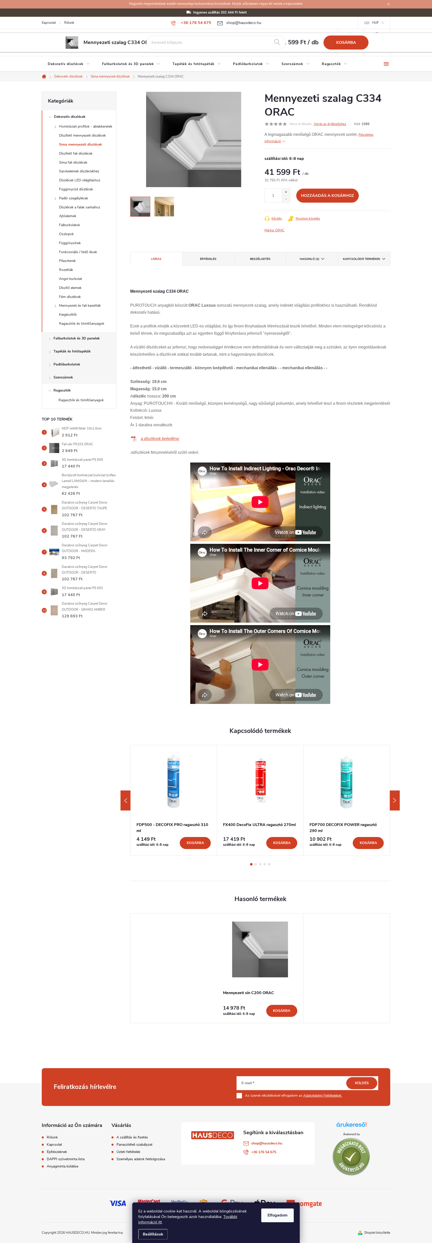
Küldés (362, 1083)
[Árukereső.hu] (351, 1126)
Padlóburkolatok (67, 364)
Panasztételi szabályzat (134, 1145)
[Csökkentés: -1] (286, 199)
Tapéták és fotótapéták (72, 351)
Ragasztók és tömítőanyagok (81, 323)
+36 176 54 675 (263, 1152)
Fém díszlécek (70, 296)
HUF (375, 23)
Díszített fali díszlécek (75, 153)
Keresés (277, 43)
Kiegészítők (68, 314)
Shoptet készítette (377, 1232)
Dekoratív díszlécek (70, 116)
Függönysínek (70, 243)
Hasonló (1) (309, 259)
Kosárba (346, 42)
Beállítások (153, 1234)
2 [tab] (255, 864)
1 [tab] (251, 864)
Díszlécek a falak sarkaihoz (79, 207)
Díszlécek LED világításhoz (79, 180)
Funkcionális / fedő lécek (78, 252)
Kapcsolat (49, 23)
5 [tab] (269, 864)
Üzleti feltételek (128, 1152)
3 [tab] (260, 864)
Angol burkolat (70, 278)
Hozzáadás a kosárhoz (327, 195)
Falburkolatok (69, 225)
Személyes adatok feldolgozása (140, 1159)
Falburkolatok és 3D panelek (77, 338)
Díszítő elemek (70, 287)
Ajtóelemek (67, 216)
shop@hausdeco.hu (266, 1143)
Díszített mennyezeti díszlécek (82, 135)
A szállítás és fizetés (132, 1137)
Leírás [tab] (156, 259)
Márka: (274, 230)
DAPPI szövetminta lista (65, 1159)
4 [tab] (265, 864)
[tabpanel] (173, 800)
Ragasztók (62, 390)
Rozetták (66, 269)
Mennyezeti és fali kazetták (80, 305)
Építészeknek (57, 1152)
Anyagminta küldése (62, 1166)
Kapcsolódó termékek (361, 259)
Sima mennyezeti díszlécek (80, 144)
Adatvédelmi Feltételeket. (322, 1095)
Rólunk (69, 23)
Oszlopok (66, 234)
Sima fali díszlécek (73, 162)
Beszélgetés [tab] (260, 259)
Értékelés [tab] (208, 259)
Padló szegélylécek (73, 198)
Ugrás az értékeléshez (330, 124)
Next (395, 800)
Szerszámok (63, 377)
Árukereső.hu (351, 1134)
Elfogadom (278, 1215)
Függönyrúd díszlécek (76, 189)
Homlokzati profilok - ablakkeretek (85, 126)
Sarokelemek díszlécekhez (79, 171)
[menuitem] (69, 64)
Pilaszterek (67, 260)
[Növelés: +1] (286, 192)
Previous (125, 800)
